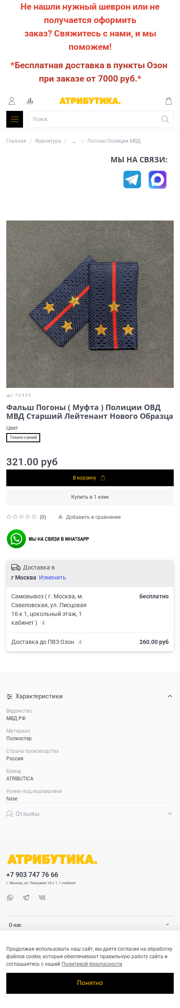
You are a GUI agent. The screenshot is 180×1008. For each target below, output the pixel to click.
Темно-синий (23, 437)
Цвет (12, 428)
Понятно (90, 983)
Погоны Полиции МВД (114, 141)
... (74, 141)
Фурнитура (48, 141)
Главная (16, 141)
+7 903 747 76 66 (32, 875)
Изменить (52, 577)
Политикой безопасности (92, 964)
